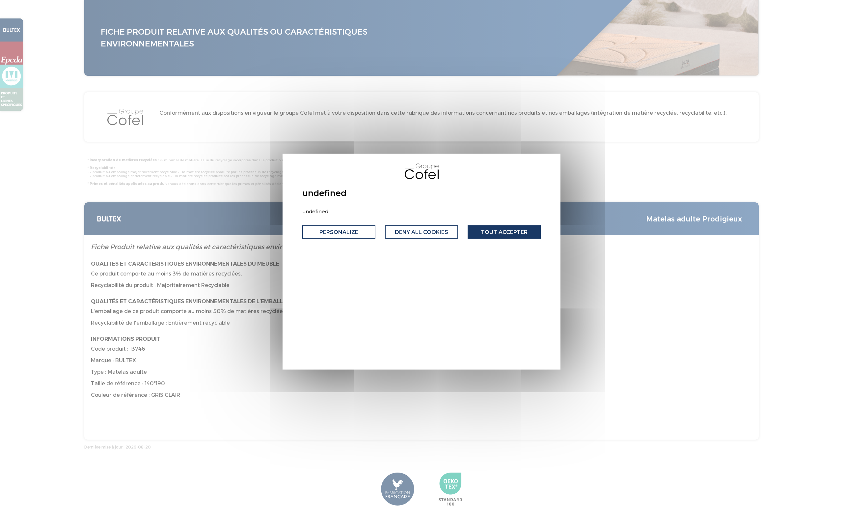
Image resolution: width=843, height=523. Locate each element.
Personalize (338, 232)
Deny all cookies (421, 232)
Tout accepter (504, 232)
